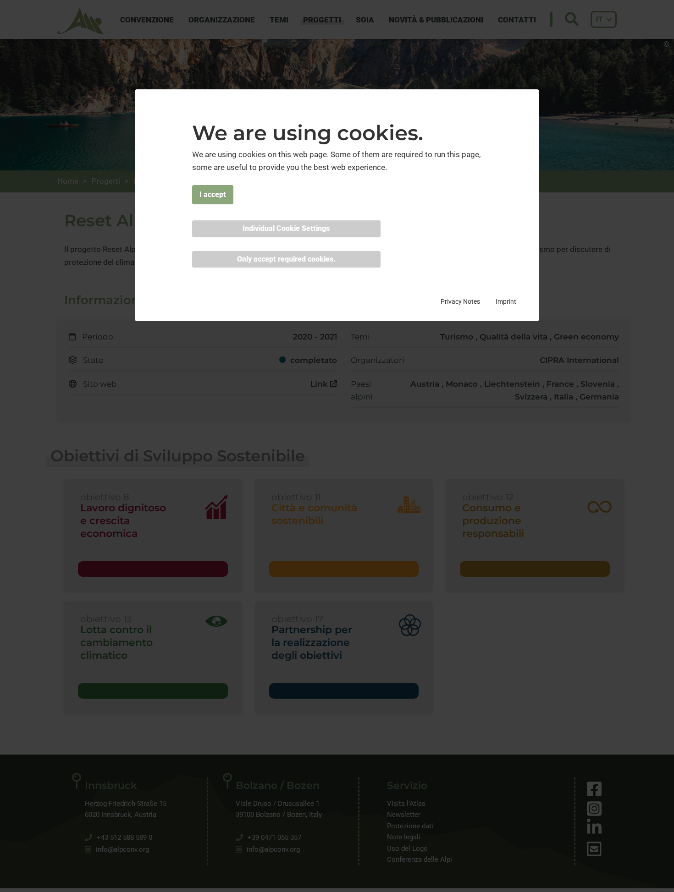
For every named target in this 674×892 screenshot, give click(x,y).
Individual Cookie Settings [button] (286, 228)
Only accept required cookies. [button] (286, 259)
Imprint (506, 301)
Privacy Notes (460, 301)
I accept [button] (212, 195)
